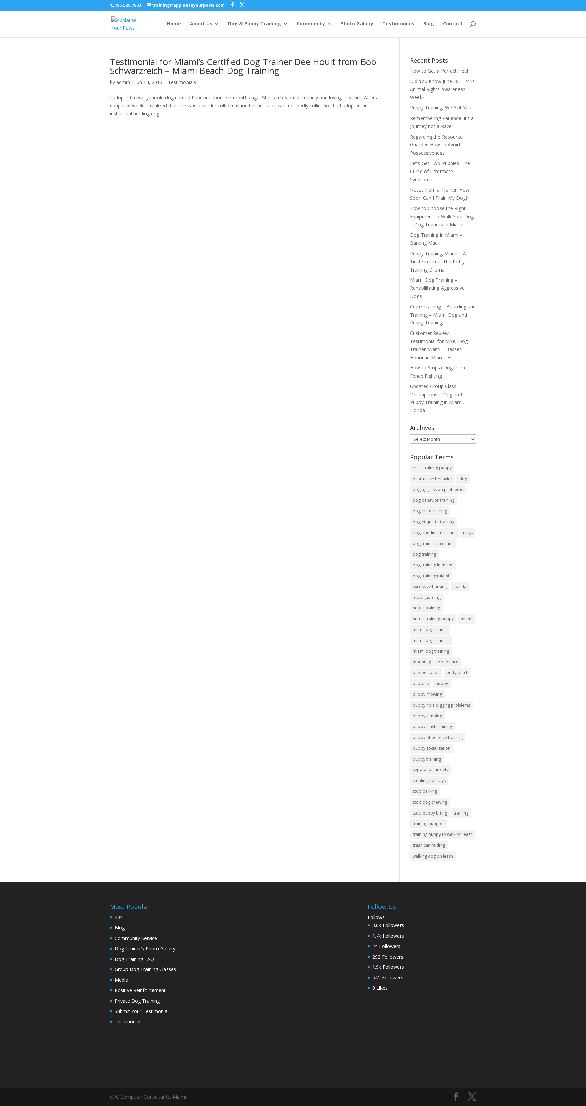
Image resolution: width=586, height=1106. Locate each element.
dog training (424, 554)
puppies (421, 683)
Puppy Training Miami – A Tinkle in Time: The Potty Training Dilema (438, 261)
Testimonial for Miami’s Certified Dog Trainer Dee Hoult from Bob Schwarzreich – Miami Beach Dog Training (243, 66)
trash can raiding (429, 845)
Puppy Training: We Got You (440, 107)
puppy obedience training (438, 737)
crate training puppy (432, 468)
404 (119, 917)
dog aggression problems (438, 489)
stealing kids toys (429, 780)
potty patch (457, 673)
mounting (422, 662)
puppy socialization (431, 748)
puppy (441, 683)
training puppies (428, 823)
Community (311, 24)
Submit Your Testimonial (142, 1011)
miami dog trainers (431, 640)
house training (426, 608)
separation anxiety (430, 769)
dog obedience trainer (434, 533)
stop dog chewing (430, 802)
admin (123, 82)
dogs (468, 533)
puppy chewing (427, 694)
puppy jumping (427, 716)
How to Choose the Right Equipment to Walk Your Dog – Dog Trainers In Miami (442, 216)
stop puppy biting (430, 813)
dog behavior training (433, 500)
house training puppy (433, 619)
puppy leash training (432, 726)
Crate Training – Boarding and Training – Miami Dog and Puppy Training (443, 314)
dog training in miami (433, 565)
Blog (428, 24)
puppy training (427, 759)
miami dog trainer (430, 629)
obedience (448, 662)
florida (459, 586)
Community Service (136, 938)
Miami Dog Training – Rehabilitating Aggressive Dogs (437, 288)
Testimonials (398, 24)
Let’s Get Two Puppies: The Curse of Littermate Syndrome (440, 171)
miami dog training (431, 651)
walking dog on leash (433, 856)
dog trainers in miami (433, 543)
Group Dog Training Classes (145, 969)
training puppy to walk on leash (443, 834)
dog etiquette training (433, 522)
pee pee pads (426, 673)
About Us (201, 24)
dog (463, 479)
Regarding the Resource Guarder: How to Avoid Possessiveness (436, 145)
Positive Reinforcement (140, 990)
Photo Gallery (356, 24)
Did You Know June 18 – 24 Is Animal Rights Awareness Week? (442, 89)
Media (121, 980)
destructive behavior (432, 479)
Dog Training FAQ (134, 959)
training (461, 813)
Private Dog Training (137, 1001)
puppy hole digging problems (441, 705)
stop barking (425, 791)
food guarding (427, 597)
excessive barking (430, 586)
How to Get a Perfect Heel (439, 70)
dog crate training (430, 511)
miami (466, 619)
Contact (453, 24)
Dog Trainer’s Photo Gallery (145, 948)
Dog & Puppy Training (254, 24)
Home (174, 24)
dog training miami (431, 576)
